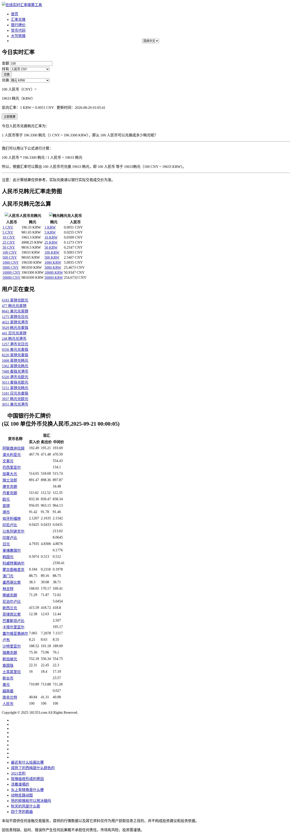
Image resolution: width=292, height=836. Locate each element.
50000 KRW (53, 277)
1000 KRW (52, 262)
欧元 (6, 499)
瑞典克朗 (10, 653)
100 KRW (51, 252)
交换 (7, 74)
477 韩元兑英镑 (14, 306)
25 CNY (9, 242)
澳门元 (8, 576)
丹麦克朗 (10, 493)
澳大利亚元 (12, 455)
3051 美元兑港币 (15, 404)
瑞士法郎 (10, 480)
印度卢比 (10, 538)
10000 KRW (53, 272)
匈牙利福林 (12, 519)
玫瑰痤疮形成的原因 (27, 779)
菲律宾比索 (12, 614)
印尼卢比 (10, 525)
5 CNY (8, 232)
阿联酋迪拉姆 (13, 448)
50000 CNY (12, 277)
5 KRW (50, 232)
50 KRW (50, 247)
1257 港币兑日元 (15, 344)
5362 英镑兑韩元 (15, 366)
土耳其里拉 (12, 672)
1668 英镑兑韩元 (15, 360)
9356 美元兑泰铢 (15, 350)
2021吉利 (18, 773)
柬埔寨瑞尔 (12, 550)
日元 (6, 544)
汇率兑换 (18, 19)
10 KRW (50, 237)
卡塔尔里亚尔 (13, 627)
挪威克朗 (10, 595)
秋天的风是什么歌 (25, 806)
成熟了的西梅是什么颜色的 (33, 768)
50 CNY (9, 247)
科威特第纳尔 (13, 563)
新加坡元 (10, 659)
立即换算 (10, 116)
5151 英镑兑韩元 (15, 388)
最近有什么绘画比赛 (27, 762)
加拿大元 (10, 474)
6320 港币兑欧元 (15, 377)
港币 (6, 512)
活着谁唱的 (20, 784)
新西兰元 (10, 608)
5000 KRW (52, 267)
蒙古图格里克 (13, 570)
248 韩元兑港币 (14, 339)
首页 (14, 14)
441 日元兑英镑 (14, 333)
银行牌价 (18, 25)
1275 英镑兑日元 (15, 317)
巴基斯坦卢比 (13, 621)
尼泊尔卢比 (12, 602)
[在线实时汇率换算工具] (22, 5)
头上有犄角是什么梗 (27, 790)
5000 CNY (11, 267)
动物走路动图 (22, 795)
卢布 (6, 640)
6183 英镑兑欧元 (15, 300)
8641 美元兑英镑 (15, 311)
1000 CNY (11, 262)
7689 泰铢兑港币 (15, 371)
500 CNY (10, 257)
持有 (5, 69)
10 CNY (9, 237)
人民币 (8, 704)
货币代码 (18, 30)
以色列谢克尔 (13, 531)
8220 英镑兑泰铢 (15, 355)
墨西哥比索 (12, 582)
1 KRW (50, 227)
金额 (5, 63)
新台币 (8, 678)
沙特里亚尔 (12, 646)
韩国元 (8, 557)
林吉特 (8, 589)
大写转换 (18, 36)
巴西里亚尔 (12, 467)
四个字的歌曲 (22, 812)
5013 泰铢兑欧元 (15, 382)
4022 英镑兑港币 (15, 322)
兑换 (5, 80)
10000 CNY (12, 272)
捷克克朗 (10, 487)
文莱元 (8, 461)
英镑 (6, 506)
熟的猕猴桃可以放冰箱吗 (31, 801)
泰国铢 (8, 665)
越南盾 (8, 691)
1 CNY (8, 227)
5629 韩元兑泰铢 (15, 328)
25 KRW (50, 242)
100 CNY (10, 252)
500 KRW (51, 257)
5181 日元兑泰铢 (15, 393)
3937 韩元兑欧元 (15, 399)
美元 (6, 685)
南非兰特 (10, 697)
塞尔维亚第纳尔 (15, 633)
